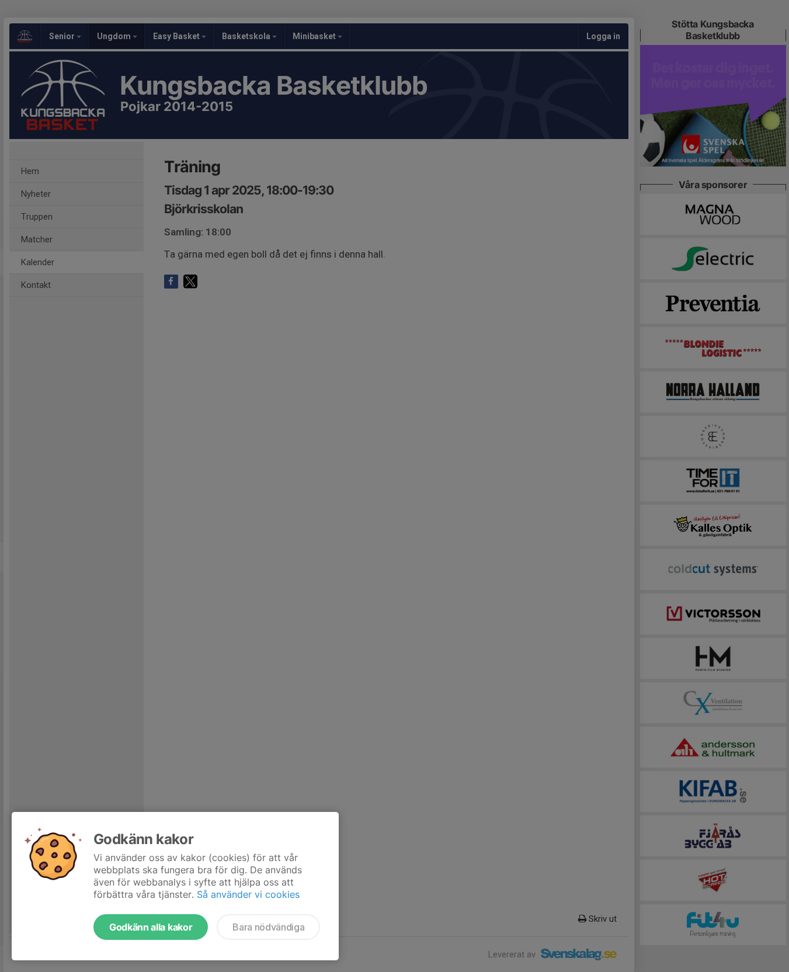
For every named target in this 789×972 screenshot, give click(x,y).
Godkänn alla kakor (150, 927)
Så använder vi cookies (248, 894)
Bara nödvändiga (268, 927)
